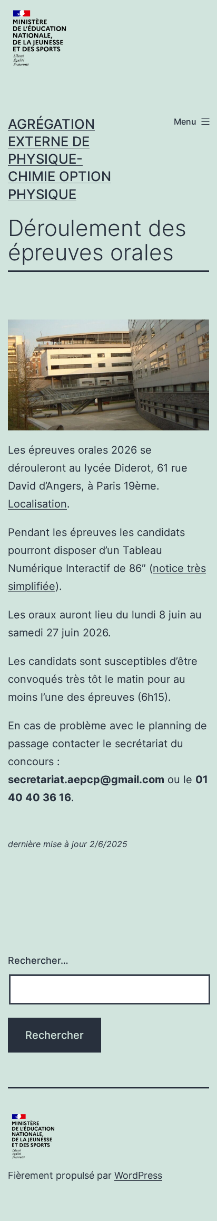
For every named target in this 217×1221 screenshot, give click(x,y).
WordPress (138, 1175)
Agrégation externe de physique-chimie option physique (59, 159)
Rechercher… (38, 960)
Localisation (37, 503)
